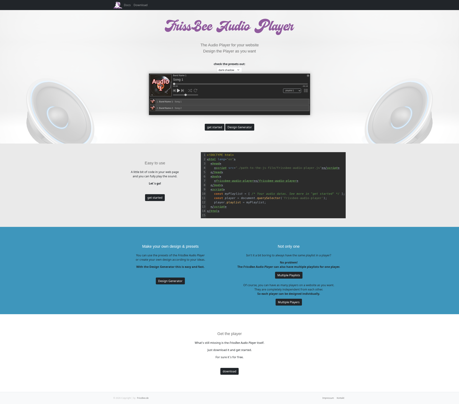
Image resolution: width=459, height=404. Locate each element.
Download (141, 5)
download (229, 371)
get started (214, 127)
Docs (127, 5)
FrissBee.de (143, 398)
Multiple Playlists (288, 275)
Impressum (328, 398)
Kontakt (340, 398)
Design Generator (240, 127)
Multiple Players (289, 302)
